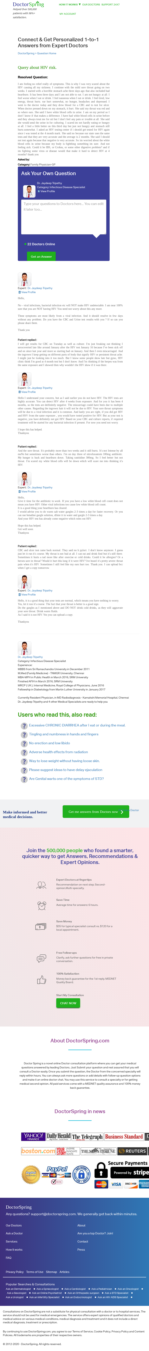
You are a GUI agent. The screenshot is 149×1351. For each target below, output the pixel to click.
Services (11, 1241)
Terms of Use (34, 1272)
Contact (82, 1241)
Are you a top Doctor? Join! (95, 1233)
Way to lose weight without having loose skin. (64, 761)
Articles (64, 1272)
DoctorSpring (19, 1207)
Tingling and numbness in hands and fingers (63, 734)
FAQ (8, 1257)
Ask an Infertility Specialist (44, 1297)
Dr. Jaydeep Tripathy (49, 183)
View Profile (48, 191)
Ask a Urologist (15, 1297)
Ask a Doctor (14, 1233)
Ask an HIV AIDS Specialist (113, 1297)
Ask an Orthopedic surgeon (83, 1293)
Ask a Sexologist (16, 1293)
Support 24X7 (110, 4)
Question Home (46, 53)
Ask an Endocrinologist (78, 1297)
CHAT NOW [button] (68, 1003)
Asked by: (23, 159)
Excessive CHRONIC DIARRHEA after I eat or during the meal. (77, 725)
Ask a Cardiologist (75, 1288)
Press (81, 1249)
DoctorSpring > (27, 53)
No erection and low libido (49, 743)
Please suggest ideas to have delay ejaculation (65, 770)
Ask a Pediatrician (101, 1288)
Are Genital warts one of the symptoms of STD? (66, 779)
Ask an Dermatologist (18, 1288)
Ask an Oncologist (128, 1288)
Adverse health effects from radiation (58, 752)
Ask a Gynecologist (47, 1288)
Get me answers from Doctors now (94, 812)
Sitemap (51, 1272)
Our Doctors (91, 4)
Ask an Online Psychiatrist (47, 1293)
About (81, 1225)
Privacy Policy (15, 1272)
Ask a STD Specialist (116, 1293)
